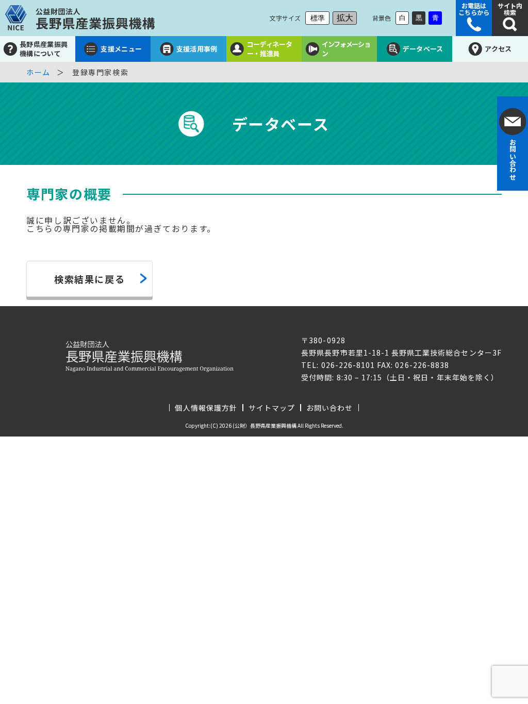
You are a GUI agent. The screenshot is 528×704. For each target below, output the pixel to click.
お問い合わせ (329, 407)
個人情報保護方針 (206, 407)
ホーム (38, 72)
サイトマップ (272, 407)
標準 (317, 18)
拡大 (345, 17)
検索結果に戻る (89, 279)
